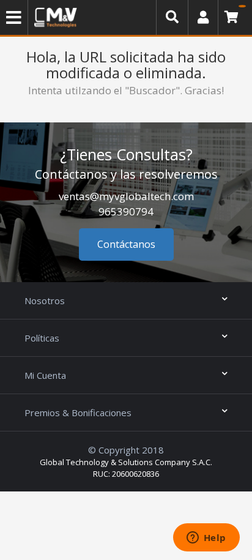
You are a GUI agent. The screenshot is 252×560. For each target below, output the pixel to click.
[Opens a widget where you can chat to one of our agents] (206, 538)
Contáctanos (126, 244)
